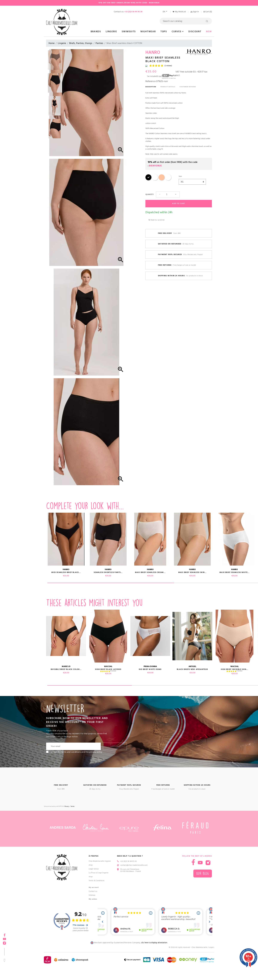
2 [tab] (174, 685)
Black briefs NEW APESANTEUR (192, 669)
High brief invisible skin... (234, 669)
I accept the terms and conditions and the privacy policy (76, 751)
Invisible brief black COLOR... (66, 669)
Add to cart (178, 203)
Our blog (202, 873)
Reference (150, 81)
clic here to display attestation (154, 942)
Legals (211, 947)
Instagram (208, 862)
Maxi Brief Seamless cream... (150, 572)
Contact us (93, 891)
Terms (72, 806)
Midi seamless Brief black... (66, 572)
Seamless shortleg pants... (108, 572)
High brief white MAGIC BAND (24, 667)
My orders (93, 899)
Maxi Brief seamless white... (24, 572)
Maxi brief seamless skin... (192, 572)
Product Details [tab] (168, 87)
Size (180, 176)
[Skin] (162, 180)
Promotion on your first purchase (22, 942)
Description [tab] (150, 87)
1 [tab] (89, 685)
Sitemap (92, 895)
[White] (168, 180)
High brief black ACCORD (108, 669)
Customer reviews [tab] (188, 87)
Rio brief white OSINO (150, 669)
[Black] (148, 180)
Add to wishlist (157, 220)
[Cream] (155, 180)
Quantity (149, 194)
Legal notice (94, 869)
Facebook (193, 862)
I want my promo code (22, 958)
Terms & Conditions (96, 880)
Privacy (66, 806)
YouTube (200, 862)
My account (94, 887)
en (164, 11)
